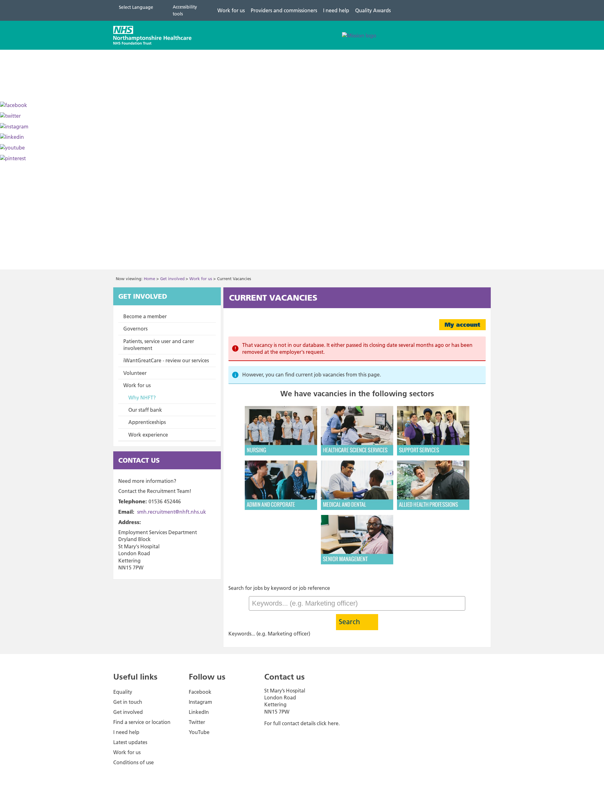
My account (462, 324)
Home (149, 278)
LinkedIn (199, 712)
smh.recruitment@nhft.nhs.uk (171, 512)
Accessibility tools (185, 10)
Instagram (200, 702)
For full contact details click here (301, 723)
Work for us (200, 278)
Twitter (197, 722)
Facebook (200, 692)
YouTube (199, 732)
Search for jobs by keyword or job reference (279, 588)
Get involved (172, 278)
